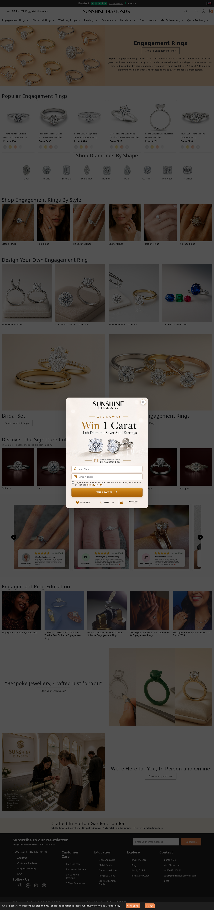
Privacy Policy (94, 484)
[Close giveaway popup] (143, 402)
